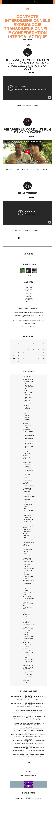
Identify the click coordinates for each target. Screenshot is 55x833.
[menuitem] (18, 2)
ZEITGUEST (27, 682)
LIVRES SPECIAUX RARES (27, 474)
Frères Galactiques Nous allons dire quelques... (31, 754)
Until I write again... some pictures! (21, 320)
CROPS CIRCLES (28, 464)
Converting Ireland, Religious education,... (24, 312)
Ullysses (23, 326)
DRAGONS (26, 478)
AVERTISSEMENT (28, 403)
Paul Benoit (14, 696)
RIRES (25, 611)
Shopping (26, 634)
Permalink (19, 105)
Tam (13, 754)
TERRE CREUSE (28, 650)
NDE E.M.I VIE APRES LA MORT (33, 169)
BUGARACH (27, 419)
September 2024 (29, 299)
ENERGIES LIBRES (29, 486)
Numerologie (27, 564)
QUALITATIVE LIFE (29, 592)
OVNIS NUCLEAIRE (29, 568)
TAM (16, 710)
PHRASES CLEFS (28, 576)
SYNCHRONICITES (29, 638)
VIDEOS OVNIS (28, 659)
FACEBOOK (27, 499)
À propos (37, 2)
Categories (43, 2)
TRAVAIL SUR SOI (28, 652)
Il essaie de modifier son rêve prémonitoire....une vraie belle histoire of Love (27, 64)
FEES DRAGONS (28, 504)
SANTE (26, 617)
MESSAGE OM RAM (29, 540)
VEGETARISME (28, 661)
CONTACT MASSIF (28, 438)
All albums (28, 275)
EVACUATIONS (28, 491)
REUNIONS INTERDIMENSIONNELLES (28, 604)
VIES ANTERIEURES (29, 674)
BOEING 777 (27, 415)
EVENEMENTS (27, 494)
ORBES (26, 566)
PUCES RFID (27, 588)
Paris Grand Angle (31, 326)
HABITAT (26, 513)
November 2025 (28, 286)
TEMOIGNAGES (28, 644)
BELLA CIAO (24, 323)
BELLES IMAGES (28, 411)
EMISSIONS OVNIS (29, 480)
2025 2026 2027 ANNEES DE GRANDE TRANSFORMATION (28, 378)
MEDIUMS (24, 169)
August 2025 (29, 290)
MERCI (25, 537)
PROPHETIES (27, 583)
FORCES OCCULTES (29, 510)
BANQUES (26, 405)
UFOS (25, 657)
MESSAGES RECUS (29, 542)
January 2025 (28, 296)
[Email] (27, 9)
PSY (25, 586)
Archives (27, 2)
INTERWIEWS (27, 521)
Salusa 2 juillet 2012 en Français (28, 775)
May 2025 (28, 295)
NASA (25, 553)
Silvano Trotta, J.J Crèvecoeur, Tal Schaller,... (32, 734)
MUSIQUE (26, 551)
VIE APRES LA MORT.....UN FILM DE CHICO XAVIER (27, 131)
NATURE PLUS (27, 556)
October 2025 (28, 287)
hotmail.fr (14, 734)
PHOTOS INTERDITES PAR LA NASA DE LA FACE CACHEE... (31, 741)
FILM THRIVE (27, 193)
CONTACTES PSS (28, 441)
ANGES (26, 390)
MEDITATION (27, 529)
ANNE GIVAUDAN (28, 392)
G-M (15, 729)
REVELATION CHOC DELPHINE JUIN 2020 (31, 729)
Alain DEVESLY (17, 747)
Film (30, 105)
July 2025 (28, 292)
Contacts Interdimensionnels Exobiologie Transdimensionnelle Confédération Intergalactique (27, 26)
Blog (25, 413)
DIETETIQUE (27, 466)
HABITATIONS (27, 515)
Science (26, 619)
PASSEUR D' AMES (29, 570)
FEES (25, 502)
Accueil (18, 2)
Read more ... (28, 258)
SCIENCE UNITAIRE (29, 625)
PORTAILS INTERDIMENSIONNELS (28, 580)
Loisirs (25, 523)
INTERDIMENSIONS (29, 519)
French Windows (39, 312)
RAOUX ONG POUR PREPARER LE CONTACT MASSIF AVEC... (33, 697)
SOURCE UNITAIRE (29, 636)
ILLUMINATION (27, 517)
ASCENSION (27, 395)
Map (28, 763)
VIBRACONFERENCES (28, 665)
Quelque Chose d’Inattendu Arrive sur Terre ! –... (25, 315)
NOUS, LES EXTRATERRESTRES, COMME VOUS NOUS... (31, 717)
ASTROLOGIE (27, 400)
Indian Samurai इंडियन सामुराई (37, 320)
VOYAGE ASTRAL (28, 677)
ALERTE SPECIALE (29, 381)
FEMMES (26, 506)
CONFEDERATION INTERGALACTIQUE (31, 710)
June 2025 (28, 293)
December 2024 (28, 298)
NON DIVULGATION (29, 561)
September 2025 (29, 289)
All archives (28, 301)
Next (34, 238)
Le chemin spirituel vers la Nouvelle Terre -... (31, 723)
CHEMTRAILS (27, 425)
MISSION (27, 655)
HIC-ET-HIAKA (32, 323)
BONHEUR (26, 417)
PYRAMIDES (27, 590)
